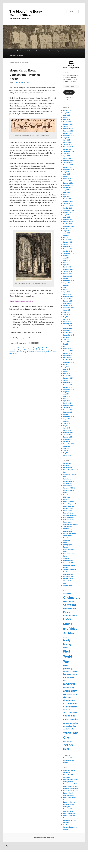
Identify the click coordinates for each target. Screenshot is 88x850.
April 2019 (66, 265)
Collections (24, 348)
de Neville (32, 350)
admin (28, 83)
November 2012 (68, 439)
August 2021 (67, 212)
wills (72, 729)
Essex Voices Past (69, 813)
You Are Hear (28, 51)
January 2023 (67, 181)
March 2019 (67, 267)
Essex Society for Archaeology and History (69, 760)
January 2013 (67, 435)
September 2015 (68, 362)
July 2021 (66, 215)
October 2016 (67, 333)
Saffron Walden (70, 706)
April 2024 (66, 156)
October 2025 (67, 133)
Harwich (66, 671)
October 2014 (67, 387)
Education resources (16, 56)
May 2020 (66, 235)
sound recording (70, 723)
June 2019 (66, 260)
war (68, 728)
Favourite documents (70, 515)
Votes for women (68, 579)
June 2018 (66, 287)
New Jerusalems (41, 51)
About (19, 51)
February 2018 (68, 296)
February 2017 (68, 324)
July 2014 (66, 394)
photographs (67, 545)
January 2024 (67, 163)
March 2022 (67, 199)
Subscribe (69, 92)
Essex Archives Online (70, 784)
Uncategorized (68, 576)
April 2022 (66, 197)
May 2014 (66, 398)
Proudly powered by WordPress (44, 838)
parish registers (70, 694)
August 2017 (67, 310)
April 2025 (66, 140)
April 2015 (66, 373)
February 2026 (68, 124)
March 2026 (67, 122)
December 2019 (68, 246)
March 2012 (67, 455)
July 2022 (66, 190)
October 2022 (67, 188)
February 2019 (68, 269)
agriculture (67, 593)
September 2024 (68, 151)
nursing (71, 687)
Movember (66, 540)
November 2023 (68, 165)
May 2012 (66, 453)
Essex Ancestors (68, 502)
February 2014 (68, 405)
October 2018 (67, 278)
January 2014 (67, 407)
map (65, 677)
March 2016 (67, 349)
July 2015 (66, 367)
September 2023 (68, 169)
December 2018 (68, 274)
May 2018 (66, 290)
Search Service (68, 560)
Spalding (72, 726)
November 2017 (68, 303)
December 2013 (68, 410)
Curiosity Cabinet (69, 488)
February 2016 (68, 351)
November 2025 (68, 131)
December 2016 (68, 328)
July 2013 (66, 421)
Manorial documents (70, 538)
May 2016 (66, 344)
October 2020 (67, 224)
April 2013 (66, 428)
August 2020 (67, 228)
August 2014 (67, 392)
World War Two (67, 741)
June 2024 (66, 154)
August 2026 (67, 110)
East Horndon (40, 350)
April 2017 (66, 319)
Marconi (66, 680)
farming (65, 647)
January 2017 (67, 326)
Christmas (67, 601)
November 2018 (68, 276)
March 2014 (67, 403)
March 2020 (67, 240)
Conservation (67, 486)
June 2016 (66, 342)
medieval (38, 352)
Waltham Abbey (51, 352)
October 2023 (67, 167)
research (72, 703)
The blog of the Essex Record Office (25, 13)
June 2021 (66, 217)
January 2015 (67, 380)
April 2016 (66, 346)
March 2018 (67, 294)
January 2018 (67, 299)
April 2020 (66, 237)
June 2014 (66, 396)
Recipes (65, 547)
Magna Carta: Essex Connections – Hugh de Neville (24, 74)
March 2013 (67, 430)
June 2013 (66, 423)
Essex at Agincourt (69, 504)
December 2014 (68, 382)
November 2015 (68, 358)
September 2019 (68, 253)
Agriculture (67, 463)
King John (52, 350)
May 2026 (66, 117)
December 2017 (68, 301)
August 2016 (67, 337)
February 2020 (68, 242)
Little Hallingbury (21, 352)
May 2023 (66, 176)
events (65, 637)
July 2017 (66, 312)
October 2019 (67, 251)
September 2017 (68, 308)
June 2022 (66, 192)
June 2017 (66, 315)
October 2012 (67, 442)
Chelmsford (72, 597)
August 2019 (67, 255)
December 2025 (68, 129)
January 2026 (67, 126)
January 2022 (67, 203)
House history (67, 522)
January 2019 (67, 271)
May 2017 (66, 317)
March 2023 (67, 178)
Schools (66, 558)
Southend (66, 726)
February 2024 (68, 160)
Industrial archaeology (70, 524)
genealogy (68, 668)
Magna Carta (31, 352)
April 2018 (66, 292)
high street (74, 671)
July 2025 (66, 138)
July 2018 (66, 285)
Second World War (69, 563)
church (73, 601)
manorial (74, 674)
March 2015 (67, 376)
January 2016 (67, 353)
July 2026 (66, 113)
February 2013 (68, 432)
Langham (12, 352)
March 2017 (67, 321)
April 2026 (66, 119)
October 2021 (67, 208)
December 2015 (68, 355)
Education (66, 495)
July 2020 (66, 231)
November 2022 (68, 185)
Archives (18, 348)
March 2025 (67, 142)
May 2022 (66, 194)
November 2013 (68, 412)
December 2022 (68, 183)
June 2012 (66, 451)
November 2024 (68, 147)
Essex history (67, 511)
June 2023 (66, 174)
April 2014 (66, 401)
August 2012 (67, 446)
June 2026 (66, 115)
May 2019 (66, 262)
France (65, 665)
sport (65, 729)
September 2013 (68, 417)
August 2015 (67, 364)
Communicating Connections (58, 51)
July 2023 (66, 172)
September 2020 (68, 226)
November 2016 (68, 330)
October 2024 (67, 149)
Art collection (67, 467)
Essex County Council (70, 791)
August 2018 (67, 283)
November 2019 (68, 249)
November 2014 (68, 385)
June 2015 (66, 369)
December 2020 (68, 222)
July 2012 (66, 448)
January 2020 (67, 244)
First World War (68, 517)
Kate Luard (67, 674)
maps (71, 677)
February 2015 (68, 378)
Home (12, 51)
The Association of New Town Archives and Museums (69, 572)
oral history (70, 691)
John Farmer (67, 526)
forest (46, 350)
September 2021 (68, 210)
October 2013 (67, 414)
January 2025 (67, 144)
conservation (70, 608)
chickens (25, 350)
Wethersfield (13, 354)
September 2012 (68, 444)
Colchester (69, 604)
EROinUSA (66, 499)
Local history (33, 348)
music (65, 687)
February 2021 (68, 219)
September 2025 (68, 135)
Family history (68, 513)
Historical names (68, 520)
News (65, 542)
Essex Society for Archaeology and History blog (69, 804)
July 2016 (66, 339)
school (65, 710)
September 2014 (68, 389)
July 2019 (66, 258)
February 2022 (68, 201)
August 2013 (67, 419)
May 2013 (66, 426)
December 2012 (68, 437)
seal (69, 710)
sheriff (43, 352)
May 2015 (66, 371)
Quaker (65, 704)
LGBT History (67, 529)
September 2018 (68, 281)
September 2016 (68, 335)
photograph (68, 697)
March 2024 (67, 158)
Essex (66, 612)
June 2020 (66, 233)
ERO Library (67, 497)
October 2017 (67, 305)
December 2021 (68, 206)
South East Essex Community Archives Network (70, 827)
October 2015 (67, 360)
